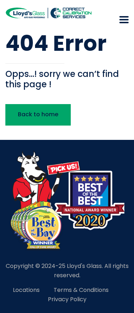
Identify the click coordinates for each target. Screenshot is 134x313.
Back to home (38, 114)
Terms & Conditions (81, 290)
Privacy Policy (67, 299)
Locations (26, 290)
